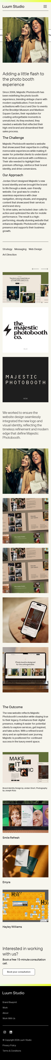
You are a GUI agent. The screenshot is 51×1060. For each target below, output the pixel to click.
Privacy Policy (9, 1045)
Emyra (6, 882)
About (5, 1013)
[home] (13, 6)
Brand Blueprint (10, 1002)
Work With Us (9, 1018)
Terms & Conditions (12, 1051)
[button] (45, 6)
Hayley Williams (12, 927)
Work (5, 1007)
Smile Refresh (11, 837)
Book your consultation (18, 972)
